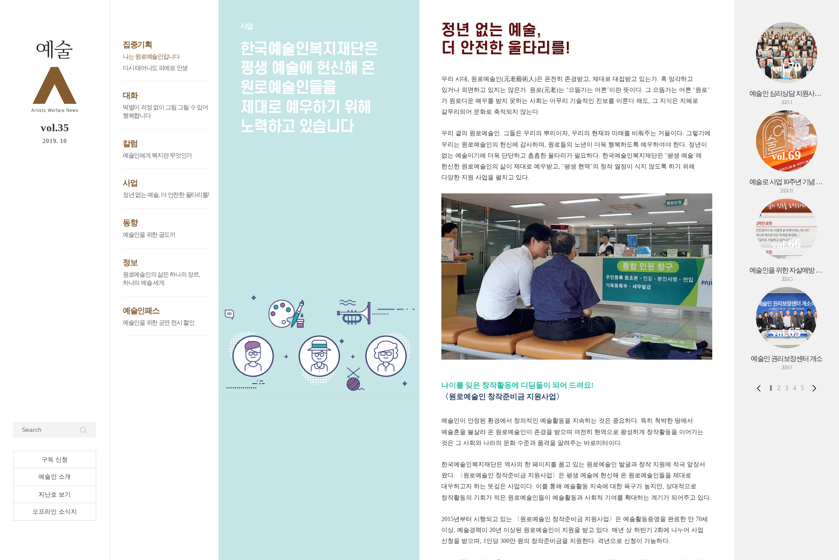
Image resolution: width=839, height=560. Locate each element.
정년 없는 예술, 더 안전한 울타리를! (166, 195)
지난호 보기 (54, 494)
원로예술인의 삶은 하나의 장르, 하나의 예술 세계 (161, 279)
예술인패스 (141, 310)
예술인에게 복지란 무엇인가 (157, 155)
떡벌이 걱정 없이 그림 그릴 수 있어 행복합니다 (165, 111)
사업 (130, 182)
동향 (130, 222)
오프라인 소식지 (54, 511)
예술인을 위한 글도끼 (149, 234)
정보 (130, 262)
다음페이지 (814, 388)
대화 (130, 95)
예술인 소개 (54, 476)
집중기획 (137, 44)
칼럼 (130, 143)
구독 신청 (55, 459)
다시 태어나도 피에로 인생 (155, 68)
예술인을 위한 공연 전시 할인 (158, 322)
